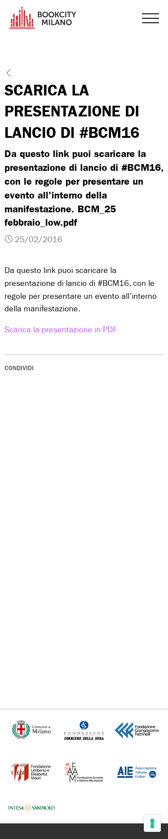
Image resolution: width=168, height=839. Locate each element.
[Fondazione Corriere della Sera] (83, 729)
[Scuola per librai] (31, 771)
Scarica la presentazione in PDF (60, 330)
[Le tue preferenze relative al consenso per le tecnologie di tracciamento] (152, 823)
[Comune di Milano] (31, 729)
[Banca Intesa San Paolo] (31, 808)
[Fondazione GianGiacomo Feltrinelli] (137, 729)
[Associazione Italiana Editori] (137, 771)
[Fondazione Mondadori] (84, 771)
